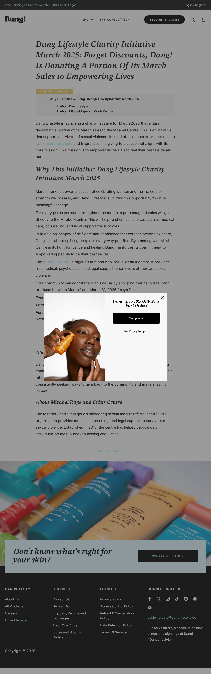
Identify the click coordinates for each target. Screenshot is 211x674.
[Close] (162, 298)
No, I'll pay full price (136, 331)
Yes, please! (136, 318)
